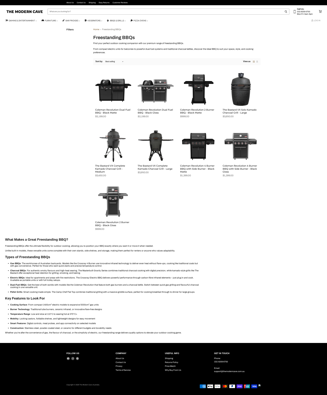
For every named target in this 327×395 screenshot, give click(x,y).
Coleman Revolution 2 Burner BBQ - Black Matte (197, 111)
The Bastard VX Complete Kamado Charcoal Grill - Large (155, 167)
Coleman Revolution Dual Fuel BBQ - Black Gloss (155, 111)
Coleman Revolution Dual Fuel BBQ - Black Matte (112, 111)
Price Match (170, 366)
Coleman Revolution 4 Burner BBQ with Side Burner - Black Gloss (240, 168)
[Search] (286, 12)
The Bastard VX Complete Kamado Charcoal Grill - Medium (110, 168)
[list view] (257, 61)
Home (96, 29)
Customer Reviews (120, 3)
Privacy (119, 366)
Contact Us (81, 3)
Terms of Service (123, 370)
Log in (316, 20)
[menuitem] (21, 20)
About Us (70, 3)
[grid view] (254, 61)
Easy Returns (104, 3)
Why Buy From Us (173, 370)
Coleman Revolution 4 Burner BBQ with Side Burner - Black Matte (197, 168)
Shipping (92, 3)
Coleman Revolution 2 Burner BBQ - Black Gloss (112, 224)
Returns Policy (171, 362)
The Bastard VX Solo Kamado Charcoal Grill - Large (239, 111)
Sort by (98, 61)
